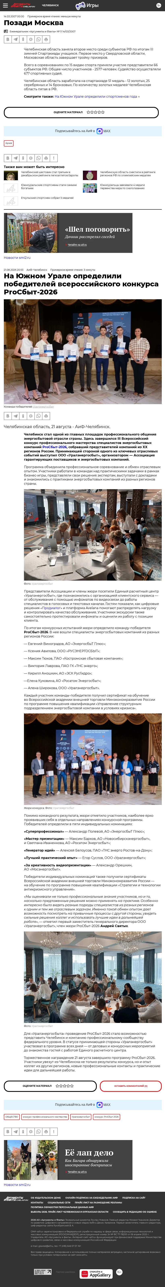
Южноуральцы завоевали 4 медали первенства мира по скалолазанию (122, 186)
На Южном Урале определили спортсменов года (96, 96)
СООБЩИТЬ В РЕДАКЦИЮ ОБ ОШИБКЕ (135, 1212)
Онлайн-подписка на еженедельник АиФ (91, 1198)
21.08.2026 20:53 (13, 269)
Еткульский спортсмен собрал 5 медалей (47, 197)
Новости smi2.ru (17, 258)
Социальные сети (59, 1202)
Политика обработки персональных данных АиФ (62, 1207)
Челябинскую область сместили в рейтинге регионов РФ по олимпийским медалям (127, 174)
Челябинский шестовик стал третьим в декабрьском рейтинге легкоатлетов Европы (49, 174)
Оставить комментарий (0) (130, 1086)
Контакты (37, 1202)
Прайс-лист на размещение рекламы (98, 1202)
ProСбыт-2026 (54, 447)
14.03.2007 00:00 (14, 16)
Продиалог (51, 608)
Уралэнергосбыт (43, 406)
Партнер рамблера (65, 1272)
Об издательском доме (46, 1198)
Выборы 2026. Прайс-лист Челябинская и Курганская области (69, 1212)
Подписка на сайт (133, 1198)
